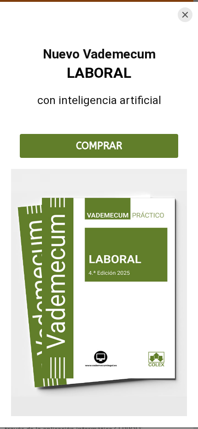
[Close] (185, 14)
